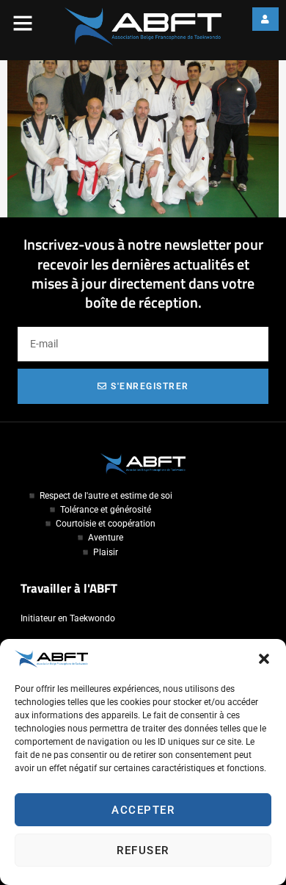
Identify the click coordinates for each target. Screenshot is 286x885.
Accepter (143, 810)
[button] (264, 658)
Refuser (143, 850)
